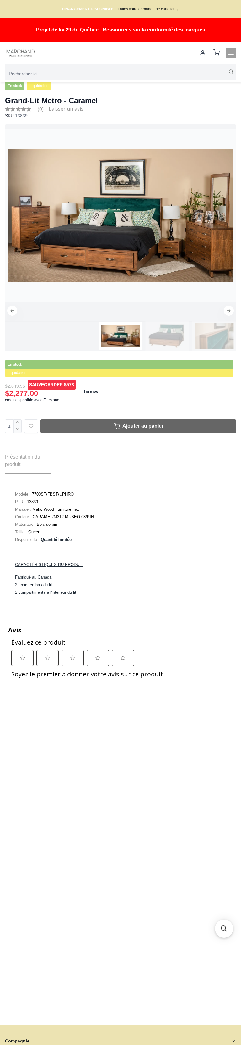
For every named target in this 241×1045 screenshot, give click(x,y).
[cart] (216, 53)
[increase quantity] (18, 422)
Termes (91, 391)
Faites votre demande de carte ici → (148, 9)
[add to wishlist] (31, 426)
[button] (12, 311)
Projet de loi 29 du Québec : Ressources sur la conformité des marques (120, 29)
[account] (203, 53)
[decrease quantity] (18, 429)
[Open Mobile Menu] (231, 53)
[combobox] (120, 73)
